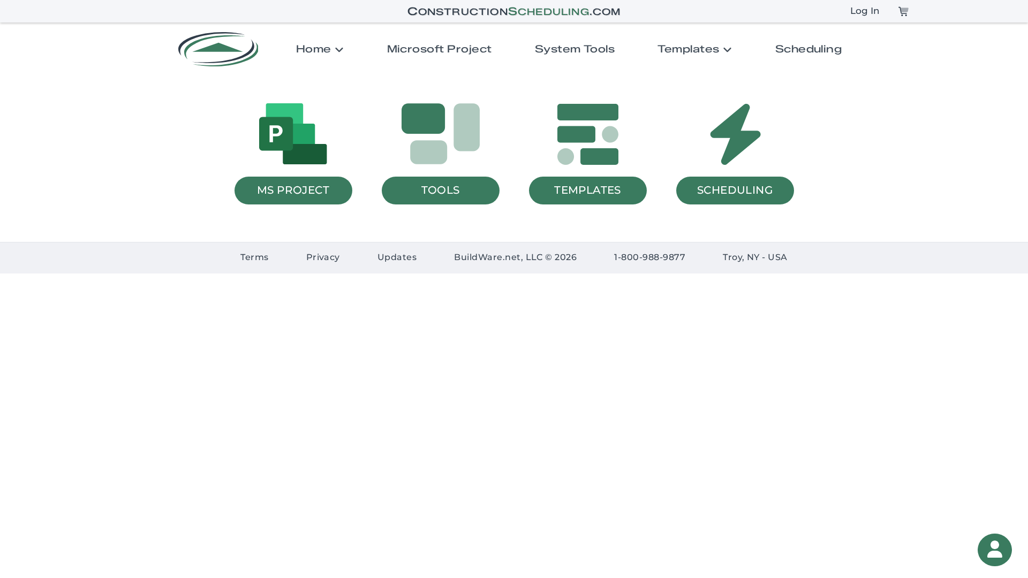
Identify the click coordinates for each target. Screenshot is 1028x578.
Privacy (323, 257)
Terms (254, 257)
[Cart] (903, 11)
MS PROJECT (293, 190)
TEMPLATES (587, 190)
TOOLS (440, 190)
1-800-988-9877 (649, 257)
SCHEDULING (735, 190)
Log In (865, 11)
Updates (397, 257)
